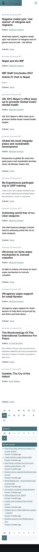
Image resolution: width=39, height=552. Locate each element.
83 (34, 411)
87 (19, 416)
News (12, 49)
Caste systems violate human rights (18, 457)
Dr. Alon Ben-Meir (16, 343)
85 (10, 416)
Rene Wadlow (14, 381)
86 (15, 416)
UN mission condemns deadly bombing (20, 489)
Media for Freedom (16, 30)
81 (24, 411)
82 (29, 411)
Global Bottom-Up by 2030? (15, 495)
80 (19, 411)
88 (24, 416)
